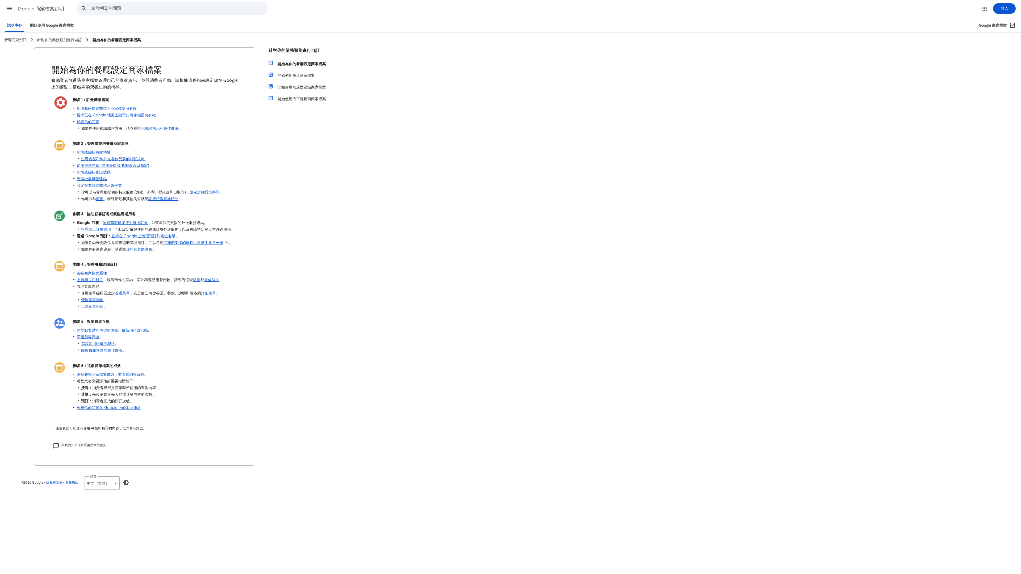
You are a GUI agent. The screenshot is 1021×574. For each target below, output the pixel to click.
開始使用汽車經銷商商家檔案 (302, 98)
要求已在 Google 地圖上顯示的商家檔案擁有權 (116, 115)
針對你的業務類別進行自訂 (294, 50)
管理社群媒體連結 (92, 178)
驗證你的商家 (88, 121)
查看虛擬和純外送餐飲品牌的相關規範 (113, 159)
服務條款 (71, 482)
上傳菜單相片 (92, 306)
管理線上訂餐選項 (96, 229)
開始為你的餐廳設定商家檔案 (302, 63)
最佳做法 (211, 279)
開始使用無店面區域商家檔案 (302, 87)
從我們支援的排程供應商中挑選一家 (193, 242)
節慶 (99, 198)
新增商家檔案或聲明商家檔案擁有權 (107, 108)
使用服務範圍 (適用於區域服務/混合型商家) (113, 165)
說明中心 (14, 25)
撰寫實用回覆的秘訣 (98, 343)
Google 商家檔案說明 (41, 9)
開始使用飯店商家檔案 (296, 75)
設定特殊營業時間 (163, 198)
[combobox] (179, 8)
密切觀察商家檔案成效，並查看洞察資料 (110, 374)
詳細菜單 (208, 293)
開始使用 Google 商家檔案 (52, 25)
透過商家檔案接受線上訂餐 (125, 222)
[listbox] (102, 483)
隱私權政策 (54, 482)
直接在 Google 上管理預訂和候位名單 (143, 236)
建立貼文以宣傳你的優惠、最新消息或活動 (112, 330)
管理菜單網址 (92, 299)
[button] (9, 8)
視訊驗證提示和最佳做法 (157, 128)
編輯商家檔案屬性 (92, 273)
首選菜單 (122, 293)
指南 (196, 279)
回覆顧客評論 (88, 337)
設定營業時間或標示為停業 (99, 185)
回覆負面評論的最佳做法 (101, 350)
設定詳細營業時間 (205, 192)
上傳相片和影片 (90, 279)
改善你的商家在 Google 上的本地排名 (109, 407)
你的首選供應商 (139, 249)
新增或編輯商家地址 (94, 152)
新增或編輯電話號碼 (94, 172)
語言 (93, 476)
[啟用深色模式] (126, 482)
